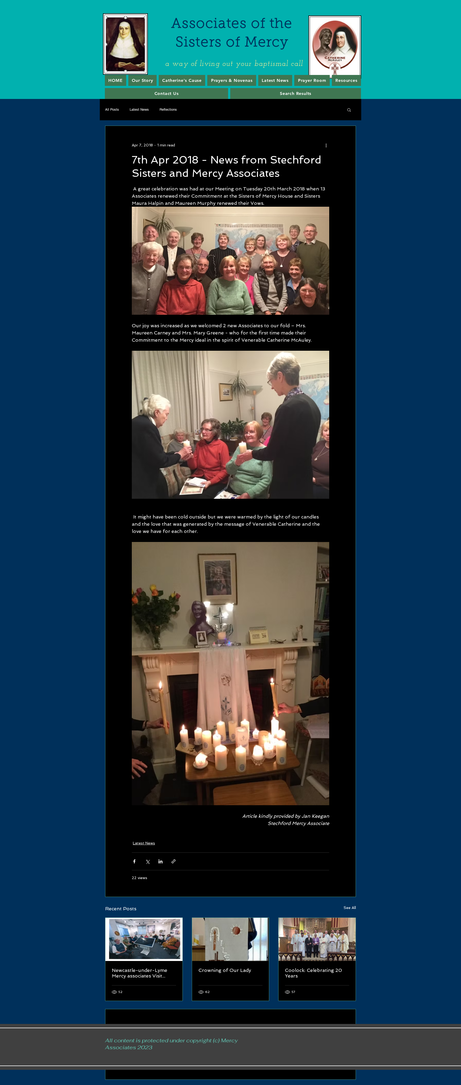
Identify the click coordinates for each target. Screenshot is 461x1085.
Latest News (139, 109)
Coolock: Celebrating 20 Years (313, 973)
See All (350, 908)
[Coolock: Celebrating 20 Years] (317, 939)
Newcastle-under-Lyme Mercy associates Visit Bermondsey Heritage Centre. (139, 973)
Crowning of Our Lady (224, 970)
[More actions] (326, 145)
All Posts (112, 109)
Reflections (168, 109)
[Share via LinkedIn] (160, 861)
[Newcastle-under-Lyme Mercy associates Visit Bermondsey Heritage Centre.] (143, 939)
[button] (349, 109)
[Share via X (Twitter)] (147, 861)
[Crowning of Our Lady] (230, 939)
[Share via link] (173, 861)
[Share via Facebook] (134, 861)
